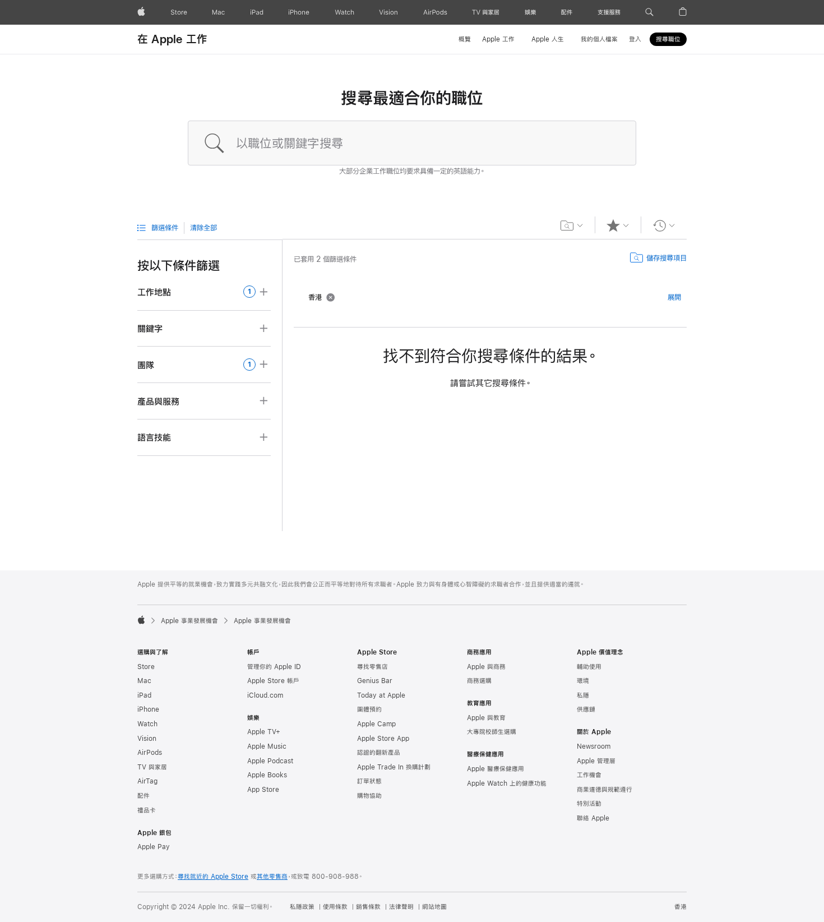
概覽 (465, 39)
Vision (146, 738)
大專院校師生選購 (491, 732)
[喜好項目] (618, 225)
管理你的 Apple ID (274, 666)
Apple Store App (383, 738)
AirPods (149, 752)
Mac (144, 680)
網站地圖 (434, 906)
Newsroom (593, 746)
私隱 (583, 695)
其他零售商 (272, 876)
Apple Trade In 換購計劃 (393, 767)
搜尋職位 (668, 39)
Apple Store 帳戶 (273, 680)
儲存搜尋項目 (666, 258)
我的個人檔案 (599, 39)
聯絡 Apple (593, 818)
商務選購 (479, 680)
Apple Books (267, 775)
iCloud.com (265, 695)
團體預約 (369, 709)
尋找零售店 (372, 666)
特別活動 (589, 803)
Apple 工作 (498, 39)
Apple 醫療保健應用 (495, 769)
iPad (144, 695)
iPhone (148, 709)
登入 (635, 39)
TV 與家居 (152, 767)
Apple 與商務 (486, 666)
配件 (143, 795)
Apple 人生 (547, 39)
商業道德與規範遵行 (604, 789)
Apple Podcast (270, 761)
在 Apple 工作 (172, 39)
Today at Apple (381, 695)
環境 (583, 680)
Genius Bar (374, 680)
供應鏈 (586, 709)
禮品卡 (146, 810)
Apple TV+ (263, 732)
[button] (649, 12)
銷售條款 (368, 906)
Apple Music (266, 746)
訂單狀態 (369, 781)
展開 (674, 297)
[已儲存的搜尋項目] (572, 225)
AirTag (147, 781)
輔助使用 (589, 666)
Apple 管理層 (596, 761)
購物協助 (369, 795)
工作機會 (589, 775)
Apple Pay (153, 846)
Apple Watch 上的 (507, 783)
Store (146, 666)
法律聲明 (401, 906)
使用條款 (335, 906)
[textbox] (412, 143)
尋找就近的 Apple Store (213, 876)
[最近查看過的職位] (663, 225)
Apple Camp (376, 724)
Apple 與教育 (486, 717)
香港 (680, 906)
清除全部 (203, 228)
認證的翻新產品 (378, 752)
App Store (263, 789)
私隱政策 (302, 906)
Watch (147, 724)
